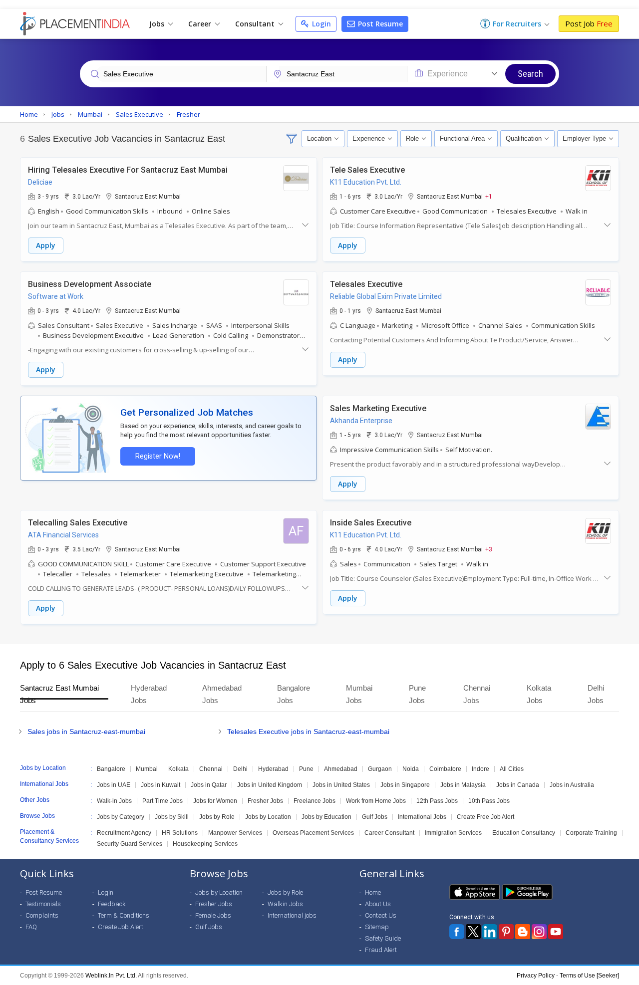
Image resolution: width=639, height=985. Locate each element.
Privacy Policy (536, 975)
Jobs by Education (326, 817)
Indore (480, 769)
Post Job (589, 23)
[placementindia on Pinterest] (506, 931)
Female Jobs (213, 915)
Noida (410, 769)
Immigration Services (453, 833)
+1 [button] (488, 196)
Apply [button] (45, 245)
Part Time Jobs (162, 801)
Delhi (240, 769)
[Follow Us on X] (473, 931)
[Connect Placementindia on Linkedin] (489, 931)
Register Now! (157, 456)
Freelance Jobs (314, 801)
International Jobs (422, 817)
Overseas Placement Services (313, 833)
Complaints (41, 915)
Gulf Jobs (374, 817)
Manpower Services (235, 833)
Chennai (211, 769)
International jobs (292, 915)
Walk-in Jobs (114, 801)
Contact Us (380, 915)
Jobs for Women (215, 801)
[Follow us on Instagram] (539, 931)
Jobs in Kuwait (160, 785)
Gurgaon (380, 769)
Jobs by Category (120, 817)
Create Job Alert (120, 927)
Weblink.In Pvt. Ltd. (111, 975)
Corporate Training (591, 833)
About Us (378, 904)
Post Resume (379, 23)
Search (530, 73)
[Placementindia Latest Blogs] (522, 931)
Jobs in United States (341, 785)
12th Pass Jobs (437, 801)
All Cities (512, 769)
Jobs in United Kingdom (269, 785)
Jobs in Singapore (405, 785)
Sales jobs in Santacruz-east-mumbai (86, 732)
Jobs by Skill (172, 817)
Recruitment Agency (124, 833)
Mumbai (147, 769)
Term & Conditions (123, 915)
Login (320, 23)
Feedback (112, 904)
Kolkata (178, 769)
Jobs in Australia (572, 785)
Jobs (157, 23)
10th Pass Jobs (489, 801)
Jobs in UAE (113, 785)
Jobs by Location (268, 817)
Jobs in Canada (517, 785)
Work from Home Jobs (376, 801)
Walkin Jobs (285, 904)
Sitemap (377, 927)
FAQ (31, 927)
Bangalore (111, 769)
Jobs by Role (217, 817)
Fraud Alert (381, 950)
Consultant (256, 23)
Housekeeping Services (205, 844)
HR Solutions (180, 833)
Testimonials (43, 904)
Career (200, 23)
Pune (306, 769)
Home (373, 892)
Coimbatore (445, 769)
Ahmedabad (340, 769)
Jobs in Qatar (209, 785)
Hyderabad (273, 769)
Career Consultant (389, 833)
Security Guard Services (129, 844)
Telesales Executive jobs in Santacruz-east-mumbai (308, 732)
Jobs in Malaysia (463, 785)
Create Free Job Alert (485, 817)
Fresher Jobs (265, 801)
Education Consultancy (523, 833)
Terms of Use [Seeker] (589, 975)
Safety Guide (383, 938)
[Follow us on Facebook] (456, 931)
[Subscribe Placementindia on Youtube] (555, 931)
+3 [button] (488, 549)
